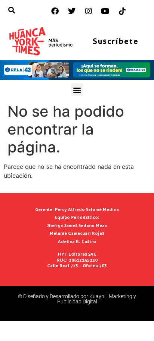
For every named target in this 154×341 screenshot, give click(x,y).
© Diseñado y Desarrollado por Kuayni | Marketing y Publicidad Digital (77, 298)
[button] (77, 89)
